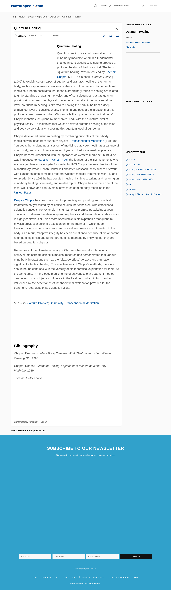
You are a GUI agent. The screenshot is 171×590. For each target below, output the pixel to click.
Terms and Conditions (119, 577)
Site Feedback (71, 577)
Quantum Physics (36, 303)
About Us (46, 577)
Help (58, 577)
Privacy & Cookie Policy (93, 577)
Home (35, 577)
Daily (136, 577)
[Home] (27, 5)
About (138, 42)
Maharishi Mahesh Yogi (53, 159)
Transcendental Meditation (87, 140)
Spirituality (56, 303)
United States (23, 192)
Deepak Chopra (24, 200)
